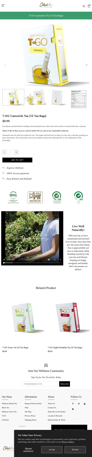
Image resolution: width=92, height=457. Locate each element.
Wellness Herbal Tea (9, 403)
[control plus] (16, 152)
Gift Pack (5, 420)
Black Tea (5, 408)
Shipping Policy (31, 420)
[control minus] (4, 152)
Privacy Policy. (68, 442)
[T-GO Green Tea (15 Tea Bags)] (23, 319)
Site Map (28, 412)
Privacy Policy (30, 416)
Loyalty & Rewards (55, 416)
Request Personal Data (33, 403)
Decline (75, 449)
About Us (51, 403)
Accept (52, 449)
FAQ (26, 408)
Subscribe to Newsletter (56, 412)
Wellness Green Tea (9, 412)
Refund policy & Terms (56, 420)
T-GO (4, 416)
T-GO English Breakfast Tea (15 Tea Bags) (65, 347)
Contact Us (52, 408)
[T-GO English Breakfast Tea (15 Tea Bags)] (69, 319)
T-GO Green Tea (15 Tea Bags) (15, 347)
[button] (86, 65)
